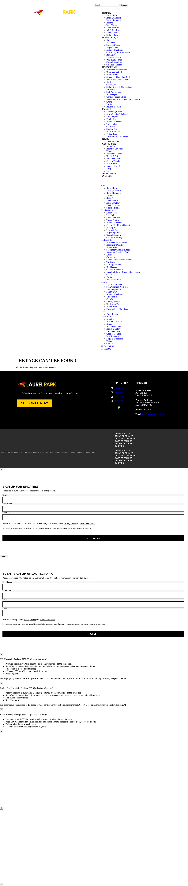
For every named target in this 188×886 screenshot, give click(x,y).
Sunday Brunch (113, 129)
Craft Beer (110, 126)
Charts (109, 102)
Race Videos (111, 25)
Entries (109, 82)
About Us (110, 146)
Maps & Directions (114, 166)
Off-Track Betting (114, 65)
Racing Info (111, 15)
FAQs (109, 168)
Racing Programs (113, 20)
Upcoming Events (114, 112)
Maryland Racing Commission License (123, 99)
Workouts (110, 89)
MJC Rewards (112, 163)
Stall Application (113, 92)
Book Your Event (114, 131)
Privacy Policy (122, 434)
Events (105, 109)
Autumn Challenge (114, 50)
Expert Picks (111, 40)
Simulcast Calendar (114, 45)
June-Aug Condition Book (118, 79)
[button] (133, 181)
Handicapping (109, 37)
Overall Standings (114, 62)
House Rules (112, 74)
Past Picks (110, 42)
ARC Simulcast (113, 30)
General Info (108, 144)
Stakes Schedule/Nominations (119, 87)
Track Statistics (112, 27)
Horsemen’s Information (116, 70)
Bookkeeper (111, 94)
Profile (109, 104)
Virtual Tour (111, 134)
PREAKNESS (109, 173)
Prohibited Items (113, 158)
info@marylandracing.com (153, 414)
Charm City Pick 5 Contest (118, 52)
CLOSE (4, 556)
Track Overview (113, 32)
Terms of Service (124, 436)
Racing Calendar (113, 18)
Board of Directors (114, 149)
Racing (105, 13)
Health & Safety (113, 156)
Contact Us (107, 176)
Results (109, 23)
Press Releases (112, 141)
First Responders (113, 116)
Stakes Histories (113, 35)
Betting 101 (111, 55)
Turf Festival (111, 124)
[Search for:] (107, 5)
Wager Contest (112, 47)
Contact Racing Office (116, 97)
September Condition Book (118, 77)
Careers (109, 171)
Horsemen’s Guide (114, 72)
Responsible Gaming (125, 439)
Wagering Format (114, 60)
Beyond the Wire (113, 107)
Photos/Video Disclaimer (117, 136)
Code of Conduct (113, 161)
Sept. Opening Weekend (117, 114)
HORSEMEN (108, 67)
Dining (109, 151)
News (105, 139)
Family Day (111, 119)
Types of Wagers (113, 57)
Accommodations (114, 154)
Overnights (111, 84)
